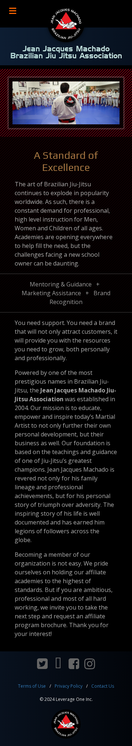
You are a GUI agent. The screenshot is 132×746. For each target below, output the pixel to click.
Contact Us (102, 686)
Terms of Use (32, 686)
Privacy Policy (68, 686)
